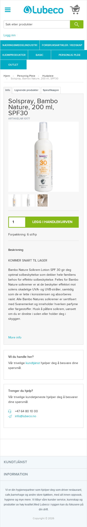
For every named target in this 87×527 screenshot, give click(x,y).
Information (16, 474)
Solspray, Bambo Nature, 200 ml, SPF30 (34, 78)
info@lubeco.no (25, 416)
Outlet (13, 64)
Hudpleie (48, 75)
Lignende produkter (26, 90)
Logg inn (10, 35)
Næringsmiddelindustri (19, 45)
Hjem (7, 75)
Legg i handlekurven (52, 222)
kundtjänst (33, 363)
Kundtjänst (15, 462)
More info (14, 337)
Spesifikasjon (51, 90)
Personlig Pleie (70, 55)
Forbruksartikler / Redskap (62, 45)
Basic (39, 55)
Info (7, 90)
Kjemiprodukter (14, 55)
